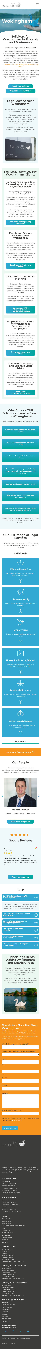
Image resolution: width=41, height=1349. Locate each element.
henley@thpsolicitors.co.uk (15, 1278)
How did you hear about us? (12, 1110)
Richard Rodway (20, 810)
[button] (2, 796)
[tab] (20, 553)
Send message (10, 1128)
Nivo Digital (11, 1343)
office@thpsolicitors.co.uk (15, 1261)
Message (5, 1093)
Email (4, 1078)
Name (4, 1059)
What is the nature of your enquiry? (15, 1044)
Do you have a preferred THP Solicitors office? (19, 1051)
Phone (5, 1085)
